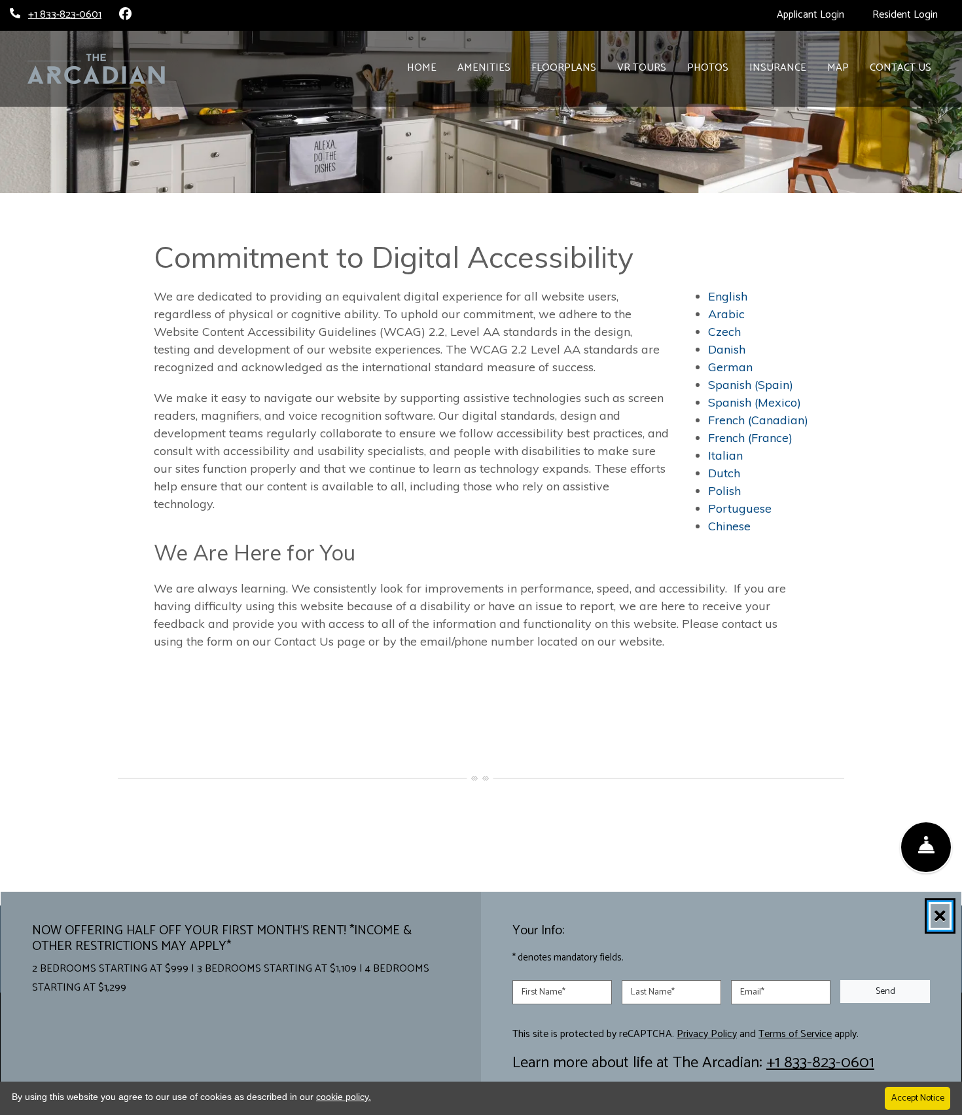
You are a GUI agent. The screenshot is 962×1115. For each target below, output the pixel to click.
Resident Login (912, 14)
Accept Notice (917, 1098)
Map (838, 68)
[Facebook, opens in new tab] (125, 15)
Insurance (777, 68)
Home (421, 68)
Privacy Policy (707, 1033)
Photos (707, 68)
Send (885, 991)
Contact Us (900, 68)
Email (752, 991)
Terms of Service (795, 1033)
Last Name (653, 991)
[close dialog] (940, 916)
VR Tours (647, 67)
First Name (543, 991)
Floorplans (563, 68)
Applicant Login (818, 14)
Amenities (483, 68)
